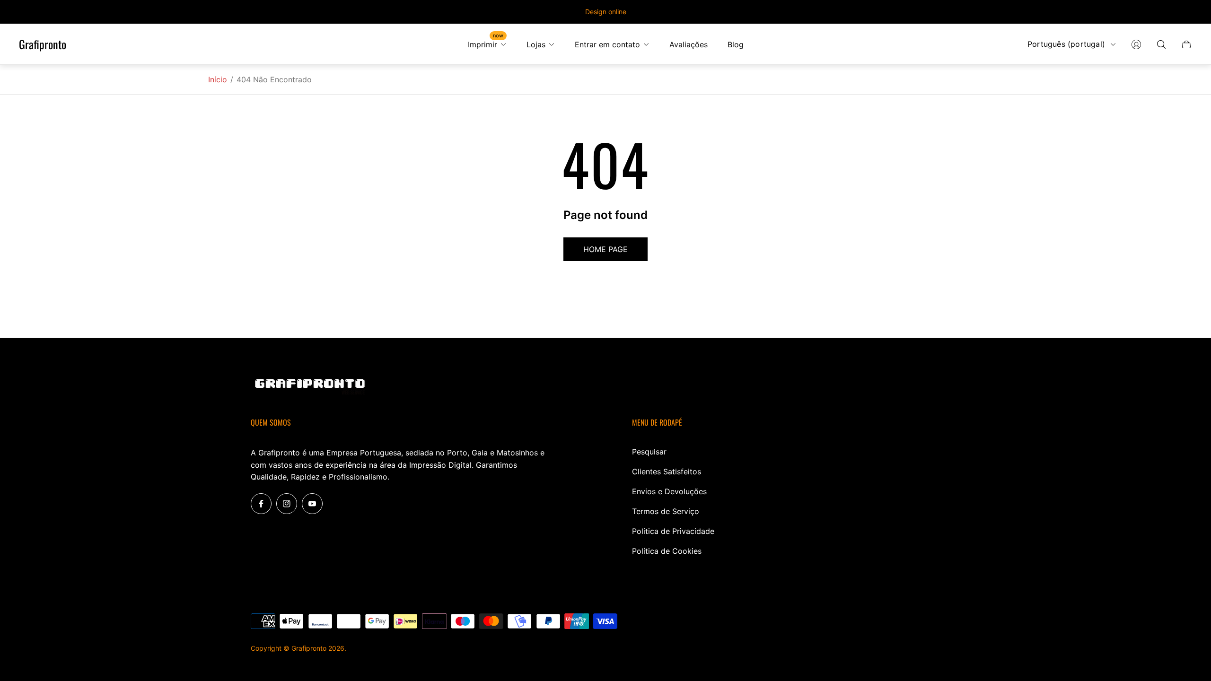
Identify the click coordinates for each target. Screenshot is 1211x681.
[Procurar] (1161, 44)
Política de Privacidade (673, 531)
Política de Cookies (667, 551)
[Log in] (1136, 44)
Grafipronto (42, 44)
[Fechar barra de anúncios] (1187, 12)
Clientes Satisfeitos (666, 471)
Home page (605, 249)
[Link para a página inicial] (310, 387)
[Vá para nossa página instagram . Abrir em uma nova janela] (286, 503)
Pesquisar (649, 451)
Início (217, 79)
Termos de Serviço (665, 511)
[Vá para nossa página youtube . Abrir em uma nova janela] (312, 503)
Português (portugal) (1066, 44)
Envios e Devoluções (669, 491)
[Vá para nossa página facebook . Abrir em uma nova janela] (261, 503)
